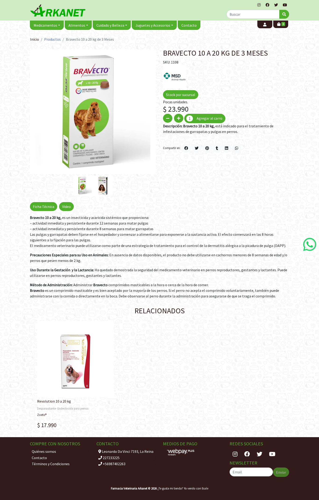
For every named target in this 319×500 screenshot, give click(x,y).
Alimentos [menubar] (76, 25)
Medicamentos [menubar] (45, 25)
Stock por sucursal (180, 94)
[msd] (174, 76)
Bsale (205, 488)
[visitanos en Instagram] (259, 5)
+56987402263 (113, 463)
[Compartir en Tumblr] (217, 148)
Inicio (34, 39)
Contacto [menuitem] (189, 25)
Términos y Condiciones (51, 463)
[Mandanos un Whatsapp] (309, 244)
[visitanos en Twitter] (276, 5)
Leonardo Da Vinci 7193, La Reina (127, 451)
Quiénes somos (44, 451)
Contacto (39, 457)
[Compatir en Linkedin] (226, 148)
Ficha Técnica (43, 206)
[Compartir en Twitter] (197, 148)
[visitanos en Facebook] (267, 5)
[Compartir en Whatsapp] (236, 148)
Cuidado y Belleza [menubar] (110, 25)
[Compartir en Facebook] (186, 148)
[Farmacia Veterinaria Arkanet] (58, 10)
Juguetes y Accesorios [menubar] (152, 25)
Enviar (281, 472)
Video (66, 206)
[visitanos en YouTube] (285, 5)
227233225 (111, 457)
